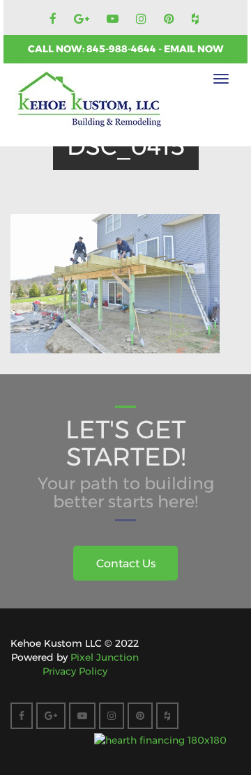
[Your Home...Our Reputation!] (89, 100)
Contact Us (125, 563)
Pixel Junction (104, 657)
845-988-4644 (122, 49)
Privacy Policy (75, 671)
